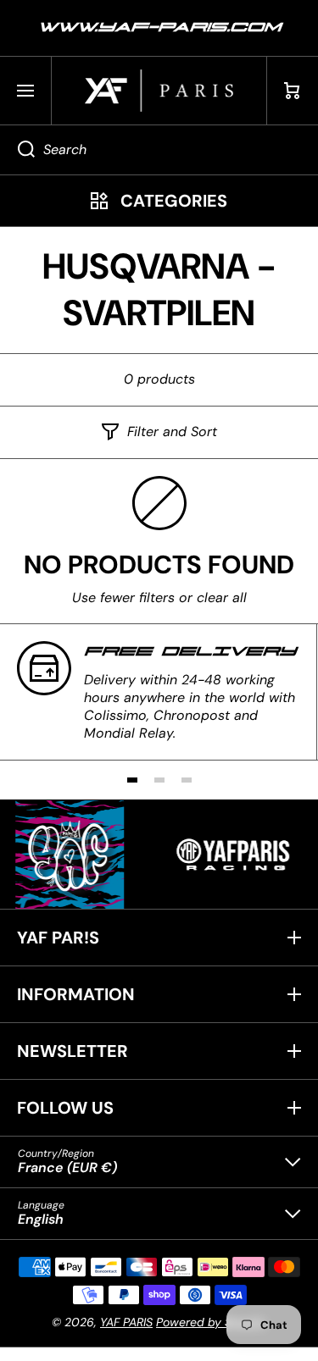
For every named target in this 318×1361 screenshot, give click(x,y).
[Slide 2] (159, 780)
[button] (292, 90)
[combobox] (159, 149)
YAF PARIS (126, 1322)
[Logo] (159, 90)
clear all (222, 597)
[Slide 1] (132, 780)
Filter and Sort (172, 431)
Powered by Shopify (211, 1322)
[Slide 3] (186, 780)
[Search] (17, 149)
